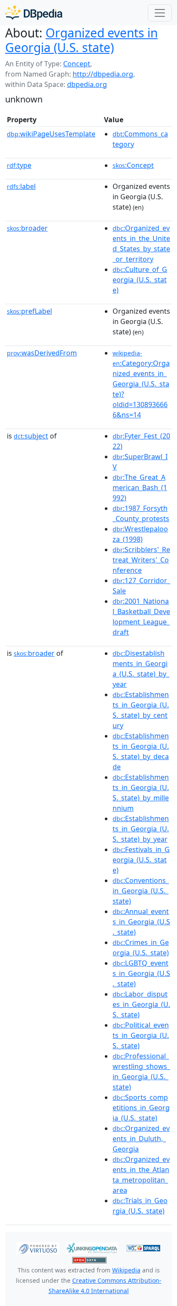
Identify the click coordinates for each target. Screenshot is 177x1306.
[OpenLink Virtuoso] (37, 1247)
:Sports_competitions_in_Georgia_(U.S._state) (141, 1108)
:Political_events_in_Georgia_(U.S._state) (141, 1035)
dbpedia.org (87, 84)
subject (31, 436)
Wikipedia (126, 1270)
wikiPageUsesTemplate (51, 134)
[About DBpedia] (33, 12)
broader (27, 228)
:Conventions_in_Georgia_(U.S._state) (141, 891)
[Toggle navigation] (160, 13)
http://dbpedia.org (103, 74)
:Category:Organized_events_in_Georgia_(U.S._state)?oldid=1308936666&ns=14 (141, 384)
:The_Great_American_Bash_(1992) (140, 487)
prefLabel (29, 311)
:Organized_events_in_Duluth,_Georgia (141, 1139)
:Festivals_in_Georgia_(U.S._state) (141, 860)
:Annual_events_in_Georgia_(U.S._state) (141, 922)
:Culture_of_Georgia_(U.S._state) (140, 280)
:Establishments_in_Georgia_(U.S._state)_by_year (141, 829)
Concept (76, 63)
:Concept (133, 165)
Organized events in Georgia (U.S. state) (81, 40)
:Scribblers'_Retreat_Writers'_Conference (141, 560)
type (19, 165)
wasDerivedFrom (42, 353)
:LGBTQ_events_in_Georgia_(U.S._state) (141, 973)
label (21, 186)
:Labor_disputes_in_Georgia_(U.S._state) (141, 1004)
